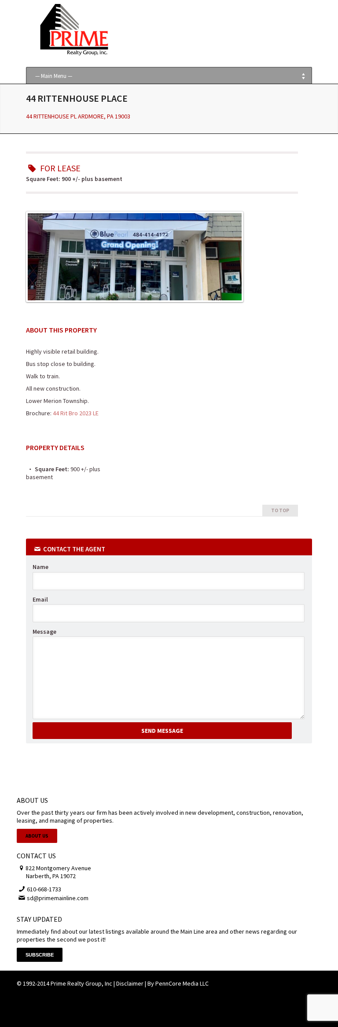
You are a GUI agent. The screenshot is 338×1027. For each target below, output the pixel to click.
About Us (37, 836)
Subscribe (40, 954)
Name (40, 567)
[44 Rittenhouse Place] (134, 300)
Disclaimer (129, 983)
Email (40, 599)
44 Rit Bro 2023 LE (76, 413)
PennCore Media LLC (182, 983)
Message (44, 631)
